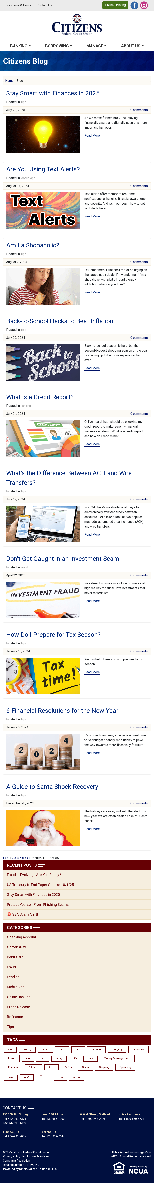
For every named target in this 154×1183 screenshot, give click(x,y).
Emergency (117, 1049)
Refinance (15, 1017)
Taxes (10, 1077)
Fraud (24, 567)
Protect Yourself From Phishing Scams (38, 904)
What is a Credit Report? (40, 397)
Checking (27, 1049)
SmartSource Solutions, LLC (38, 1169)
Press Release (18, 1007)
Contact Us (44, 5)
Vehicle (76, 1077)
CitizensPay (16, 947)
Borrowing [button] (57, 46)
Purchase (13, 1067)
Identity (59, 1058)
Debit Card (15, 957)
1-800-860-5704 (134, 1118)
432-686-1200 (56, 1118)
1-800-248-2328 (95, 1118)
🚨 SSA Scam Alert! (22, 914)
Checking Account (21, 937)
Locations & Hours (18, 5)
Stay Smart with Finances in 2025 (53, 93)
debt (78, 1049)
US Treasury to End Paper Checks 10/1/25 (40, 885)
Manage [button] (94, 46)
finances (138, 1049)
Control (45, 1049)
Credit (62, 1049)
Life (75, 1058)
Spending (125, 1067)
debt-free (96, 1049)
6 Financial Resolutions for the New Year (62, 710)
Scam (85, 1067)
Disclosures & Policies (35, 1156)
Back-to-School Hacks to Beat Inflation (59, 321)
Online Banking (115, 5)
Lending (26, 406)
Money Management (117, 1058)
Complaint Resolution (16, 1160)
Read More (92, 135)
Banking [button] (18, 46)
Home (9, 81)
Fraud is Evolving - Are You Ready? (34, 875)
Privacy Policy (11, 1156)
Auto (10, 1049)
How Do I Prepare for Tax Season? (53, 634)
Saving (68, 1067)
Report (51, 1067)
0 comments (139, 110)
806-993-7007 (17, 1136)
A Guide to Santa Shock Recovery (52, 786)
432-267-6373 (17, 1118)
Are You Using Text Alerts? (43, 169)
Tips (23, 102)
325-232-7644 (56, 1136)
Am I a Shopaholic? (32, 245)
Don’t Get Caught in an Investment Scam (62, 558)
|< (4, 858)
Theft (26, 1077)
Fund (42, 1058)
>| (28, 858)
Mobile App (28, 178)
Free (28, 1058)
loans (90, 1058)
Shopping (104, 1067)
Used (60, 1077)
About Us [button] (130, 46)
